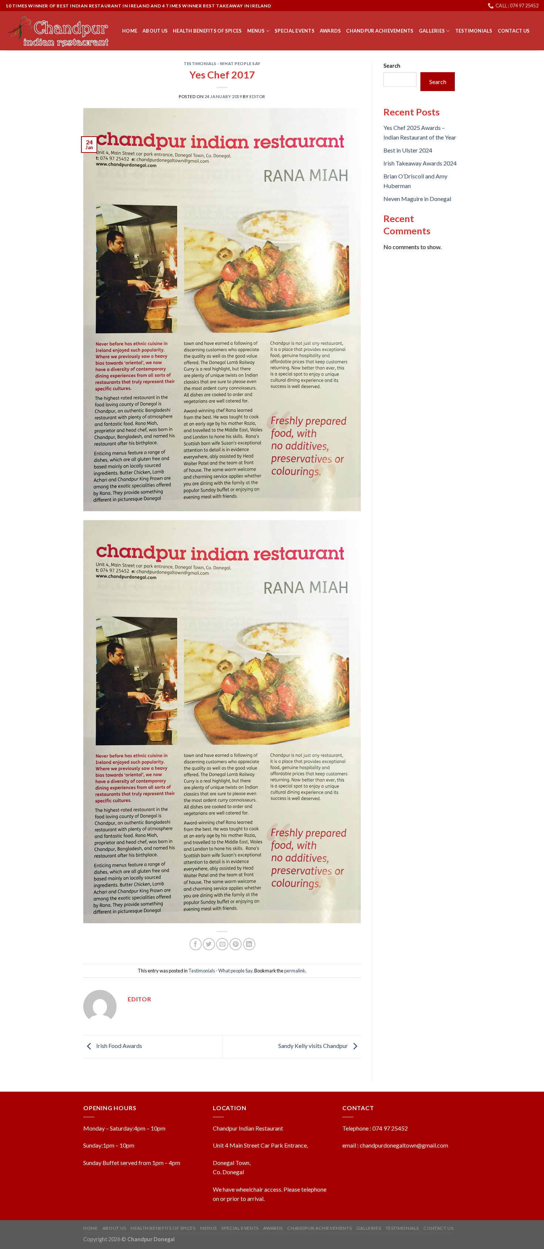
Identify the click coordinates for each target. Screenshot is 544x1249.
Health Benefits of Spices (207, 31)
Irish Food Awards (118, 1045)
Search (391, 66)
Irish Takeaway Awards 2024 (420, 163)
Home (129, 31)
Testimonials (474, 31)
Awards (330, 31)
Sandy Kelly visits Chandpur (313, 1045)
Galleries (432, 31)
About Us (155, 31)
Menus (256, 31)
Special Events (295, 31)
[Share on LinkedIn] (249, 944)
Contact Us (514, 31)
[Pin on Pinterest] (235, 944)
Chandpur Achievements (379, 31)
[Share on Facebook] (195, 944)
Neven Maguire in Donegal (417, 198)
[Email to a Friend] (222, 944)
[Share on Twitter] (209, 944)
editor (257, 96)
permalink (294, 971)
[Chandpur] (58, 31)
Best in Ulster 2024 (407, 150)
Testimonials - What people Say (222, 63)
